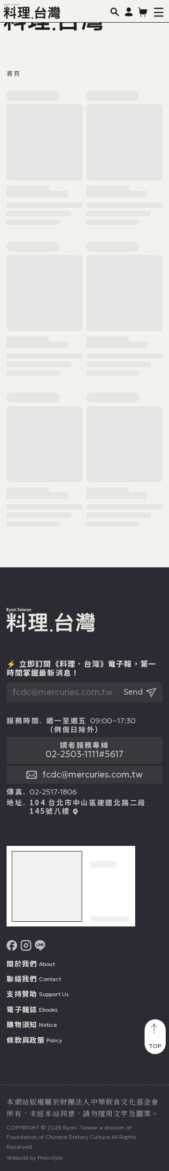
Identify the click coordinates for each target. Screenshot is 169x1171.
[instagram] (26, 945)
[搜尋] (114, 11)
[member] (128, 11)
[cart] (143, 11)
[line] (40, 945)
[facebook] (12, 945)
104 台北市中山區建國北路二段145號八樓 (88, 806)
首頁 (13, 73)
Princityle (50, 1157)
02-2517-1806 (53, 791)
